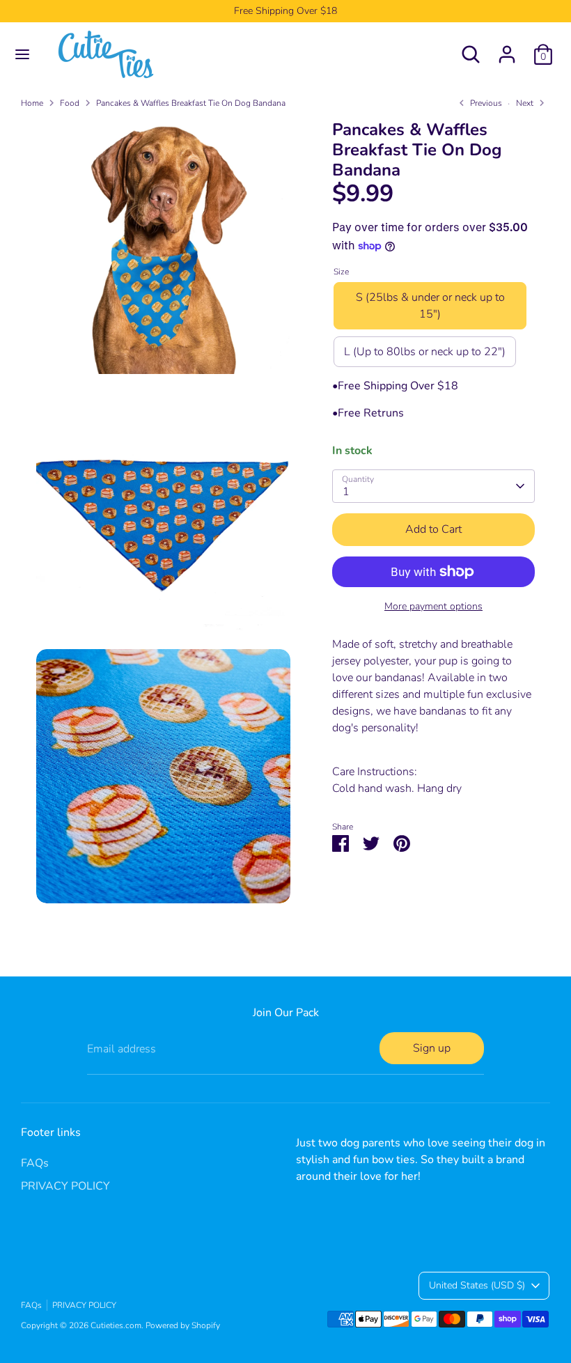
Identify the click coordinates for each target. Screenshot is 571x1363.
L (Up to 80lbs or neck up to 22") (425, 351)
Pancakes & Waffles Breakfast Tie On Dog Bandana (191, 103)
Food (69, 103)
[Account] (507, 48)
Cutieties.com (116, 1325)
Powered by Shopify (183, 1325)
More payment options (433, 606)
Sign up (432, 1048)
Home (32, 103)
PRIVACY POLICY (65, 1186)
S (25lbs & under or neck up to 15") (430, 306)
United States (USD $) (477, 1285)
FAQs (35, 1163)
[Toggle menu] (22, 54)
